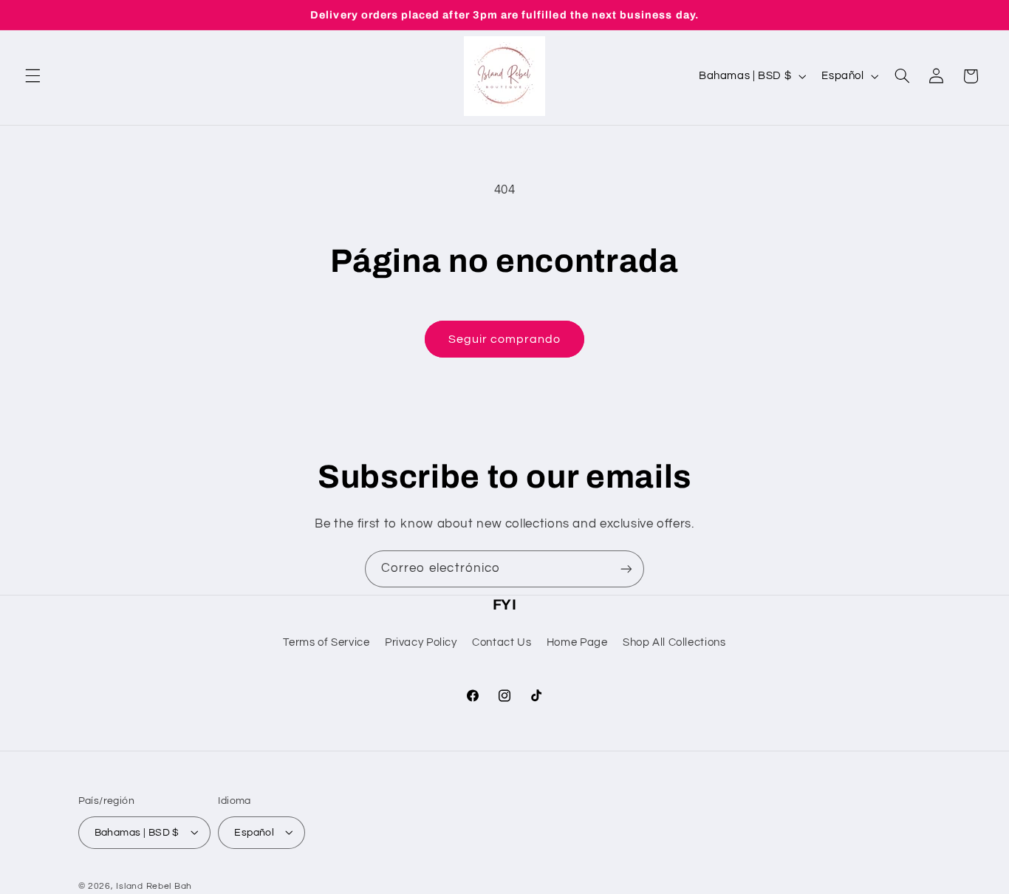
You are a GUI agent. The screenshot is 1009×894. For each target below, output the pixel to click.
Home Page (577, 643)
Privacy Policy (421, 643)
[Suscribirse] (626, 568)
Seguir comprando (504, 339)
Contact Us (501, 643)
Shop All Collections (674, 643)
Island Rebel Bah (154, 885)
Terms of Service (326, 643)
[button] (32, 76)
